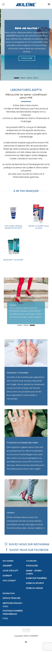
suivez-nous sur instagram (29, 550)
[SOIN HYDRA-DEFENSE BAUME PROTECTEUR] (13, 212)
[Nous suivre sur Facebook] (24, 636)
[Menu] (3, 4)
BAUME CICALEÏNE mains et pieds (39, 227)
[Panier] (49, 4)
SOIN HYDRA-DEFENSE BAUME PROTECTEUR (13, 227)
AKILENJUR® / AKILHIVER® (13, 260)
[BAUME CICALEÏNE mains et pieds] (38, 212)
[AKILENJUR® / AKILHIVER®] (13, 246)
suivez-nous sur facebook (29, 556)
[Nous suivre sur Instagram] (28, 636)
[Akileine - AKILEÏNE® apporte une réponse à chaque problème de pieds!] (26, 4)
